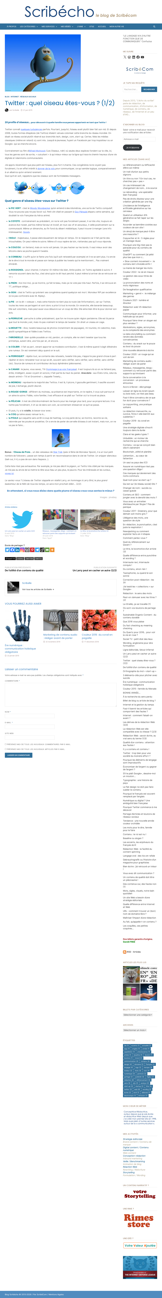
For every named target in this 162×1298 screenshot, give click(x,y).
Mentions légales (56, 1294)
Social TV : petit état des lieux (138, 639)
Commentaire (12, 681)
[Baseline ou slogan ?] (131, 992)
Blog (7, 97)
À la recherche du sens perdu (137, 696)
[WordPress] (27, 550)
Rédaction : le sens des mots (137, 593)
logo (138, 1067)
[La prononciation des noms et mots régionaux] (131, 974)
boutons (128, 1058)
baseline (138, 1055)
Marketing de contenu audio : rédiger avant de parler (60, 636)
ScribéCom (42, 1294)
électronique (130, 1096)
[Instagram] (22, 550)
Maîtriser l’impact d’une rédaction (139, 918)
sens (127, 1083)
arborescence (143, 1052)
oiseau (20, 559)
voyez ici (9, 473)
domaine (138, 1064)
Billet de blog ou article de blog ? (139, 700)
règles (150, 1077)
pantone (141, 1074)
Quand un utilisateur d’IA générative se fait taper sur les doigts (138, 218)
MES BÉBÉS (66, 26)
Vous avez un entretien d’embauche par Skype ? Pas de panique (139, 504)
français (150, 1064)
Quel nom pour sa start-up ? (137, 480)
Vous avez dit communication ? (138, 873)
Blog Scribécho (12, 1294)
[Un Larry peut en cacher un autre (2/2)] (22, 519)
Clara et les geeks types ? (135, 434)
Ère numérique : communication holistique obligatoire (20, 649)
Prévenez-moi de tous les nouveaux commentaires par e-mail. (39, 744)
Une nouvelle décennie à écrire (138, 350)
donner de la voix (46, 168)
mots (138, 1071)
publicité (139, 1077)
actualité (146, 1045)
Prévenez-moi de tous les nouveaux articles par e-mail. (36, 749)
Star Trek (57, 452)
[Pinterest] (32, 550)
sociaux (145, 1083)
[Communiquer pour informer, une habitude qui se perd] (148, 992)
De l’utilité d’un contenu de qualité (139, 667)
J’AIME (80, 26)
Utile (91, 26)
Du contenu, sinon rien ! (135, 569)
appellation (129, 1052)
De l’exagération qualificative (137, 289)
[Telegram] (37, 550)
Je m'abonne (132, 147)
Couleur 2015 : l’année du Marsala (139, 688)
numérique (129, 1074)
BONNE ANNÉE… (131, 693)
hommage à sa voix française (61, 369)
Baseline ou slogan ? (133, 838)
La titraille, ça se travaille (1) (137, 604)
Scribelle (15, 110)
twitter (29, 559)
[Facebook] (12, 550)
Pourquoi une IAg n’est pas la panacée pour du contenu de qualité (137, 248)
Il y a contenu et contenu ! (136, 749)
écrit (136, 1092)
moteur (128, 1071)
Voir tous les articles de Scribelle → (38, 589)
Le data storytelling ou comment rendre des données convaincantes (139, 337)
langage (128, 1067)
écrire (127, 1092)
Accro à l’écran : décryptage (137, 387)
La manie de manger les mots (137, 268)
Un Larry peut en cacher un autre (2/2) (20, 531)
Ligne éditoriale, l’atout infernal (138, 650)
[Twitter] (7, 550)
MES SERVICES (48, 26)
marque (148, 1067)
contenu (145, 1061)
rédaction (129, 1080)
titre (149, 1086)
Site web (9, 733)
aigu (127, 1049)
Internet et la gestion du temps (138, 704)
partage (128, 1077)
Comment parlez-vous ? (135, 538)
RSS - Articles (133, 952)
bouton (149, 1055)
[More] (52, 550)
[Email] (47, 550)
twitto (38, 559)
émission (142, 1096)
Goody (26, 232)
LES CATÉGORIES (27, 26)
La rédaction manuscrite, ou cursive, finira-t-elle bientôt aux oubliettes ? (138, 414)
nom (147, 1071)
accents (135, 1045)
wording (147, 1089)
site (135, 1083)
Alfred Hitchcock (37, 151)
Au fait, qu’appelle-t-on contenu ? (139, 921)
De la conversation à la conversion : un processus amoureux (136, 380)
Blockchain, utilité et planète (137, 452)
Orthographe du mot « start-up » (139, 671)
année (146, 1049)
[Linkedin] (17, 550)
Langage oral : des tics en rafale (139, 855)
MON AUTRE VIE (117, 26)
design (128, 1064)
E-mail (9, 723)
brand (138, 1058)
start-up (128, 1086)
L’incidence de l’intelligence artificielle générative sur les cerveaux (137, 208)
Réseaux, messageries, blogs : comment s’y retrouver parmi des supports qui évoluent (139, 371)
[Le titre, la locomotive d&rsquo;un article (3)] (98, 519)
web (137, 1089)
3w (126, 1045)
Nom (8, 712)
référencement (143, 1080)
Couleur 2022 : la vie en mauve (138, 272)
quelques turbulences (31, 129)
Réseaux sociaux (28, 97)
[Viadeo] (42, 550)
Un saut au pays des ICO (135, 462)
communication (131, 1061)
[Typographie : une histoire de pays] (148, 974)
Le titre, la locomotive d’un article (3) (94, 531)
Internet (15, 97)
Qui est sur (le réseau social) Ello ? (140, 484)
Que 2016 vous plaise (133, 621)
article (127, 1055)
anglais (136, 1049)
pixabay (113, 497)
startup (139, 1086)
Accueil (102, 26)
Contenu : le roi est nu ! (134, 834)
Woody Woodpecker (40, 208)
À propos (11, 26)
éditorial (146, 1092)
